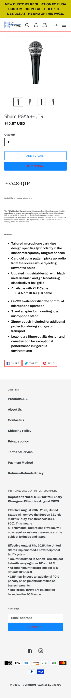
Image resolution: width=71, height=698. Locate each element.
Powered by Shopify (48, 685)
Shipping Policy (19, 430)
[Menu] (64, 24)
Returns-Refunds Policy (26, 473)
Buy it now (35, 166)
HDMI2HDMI (28, 685)
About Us (15, 409)
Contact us (16, 420)
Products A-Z (18, 399)
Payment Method (20, 462)
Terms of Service (20, 452)
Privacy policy (18, 441)
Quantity (10, 134)
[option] (18, 102)
